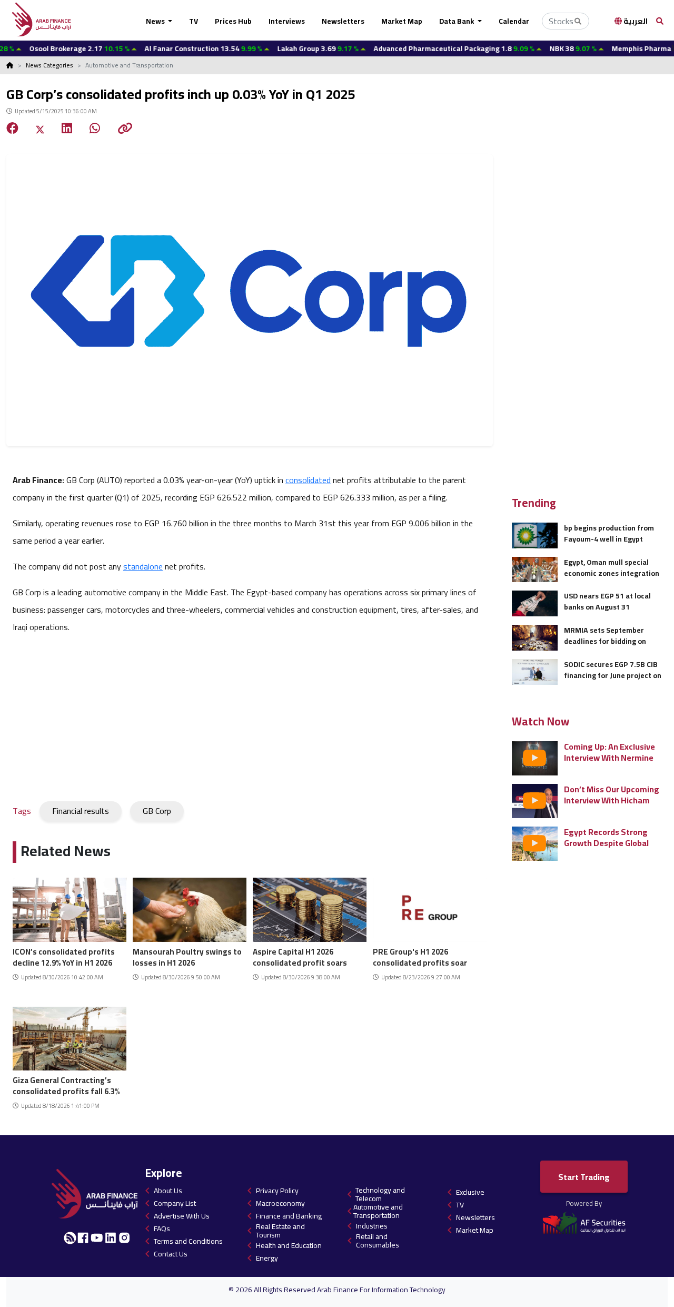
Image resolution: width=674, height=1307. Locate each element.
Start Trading (584, 1177)
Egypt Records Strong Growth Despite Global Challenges (606, 837)
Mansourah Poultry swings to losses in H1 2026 (187, 956)
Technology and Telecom (380, 1194)
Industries (372, 1226)
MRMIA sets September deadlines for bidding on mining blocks (605, 635)
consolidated (308, 480)
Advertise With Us (182, 1216)
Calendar (514, 21)
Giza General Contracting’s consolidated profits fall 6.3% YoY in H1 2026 (66, 1084)
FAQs (162, 1228)
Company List (175, 1203)
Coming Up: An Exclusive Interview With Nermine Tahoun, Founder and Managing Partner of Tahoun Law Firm (609, 752)
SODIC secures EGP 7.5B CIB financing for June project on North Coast (612, 670)
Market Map (401, 21)
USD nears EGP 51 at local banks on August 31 (607, 601)
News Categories (49, 65)
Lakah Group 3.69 (290, 48)
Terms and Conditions (188, 1241)
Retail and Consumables (377, 1240)
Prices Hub (233, 21)
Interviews (287, 21)
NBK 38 (545, 48)
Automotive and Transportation (378, 1211)
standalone (143, 566)
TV (193, 21)
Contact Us (170, 1254)
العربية (635, 21)
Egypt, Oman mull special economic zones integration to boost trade (611, 567)
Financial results (80, 811)
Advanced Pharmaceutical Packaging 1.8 (426, 48)
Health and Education (289, 1245)
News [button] (156, 21)
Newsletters (343, 21)
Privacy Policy (277, 1190)
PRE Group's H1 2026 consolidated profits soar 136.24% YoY (420, 956)
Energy (267, 1258)
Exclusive (470, 1192)
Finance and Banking (289, 1216)
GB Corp (157, 811)
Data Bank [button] (457, 21)
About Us (168, 1190)
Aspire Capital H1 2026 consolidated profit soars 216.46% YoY (300, 956)
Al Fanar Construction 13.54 (175, 48)
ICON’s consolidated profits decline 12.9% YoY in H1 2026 (64, 956)
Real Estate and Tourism (280, 1230)
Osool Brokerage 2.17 (52, 48)
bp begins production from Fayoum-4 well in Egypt (609, 533)
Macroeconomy (280, 1203)
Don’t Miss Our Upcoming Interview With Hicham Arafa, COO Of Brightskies (613, 794)
